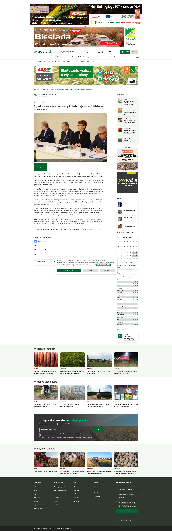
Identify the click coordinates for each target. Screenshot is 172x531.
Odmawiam (107, 270)
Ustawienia (90, 270)
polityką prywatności (103, 265)
